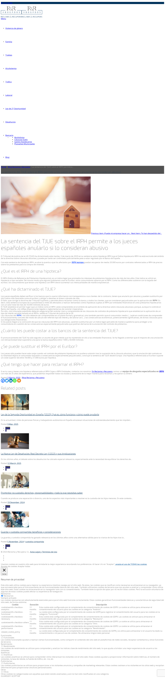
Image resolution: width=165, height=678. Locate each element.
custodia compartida (34, 541)
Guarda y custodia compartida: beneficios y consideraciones (31, 532)
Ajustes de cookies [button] (9, 566)
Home (3, 167)
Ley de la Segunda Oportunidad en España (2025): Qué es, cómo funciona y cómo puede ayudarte (50, 414)
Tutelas (8, 55)
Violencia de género (14, 28)
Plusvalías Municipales (24, 144)
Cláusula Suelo (21, 139)
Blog (7, 157)
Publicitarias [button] (6, 661)
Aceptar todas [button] (24, 566)
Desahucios (10, 122)
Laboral (8, 95)
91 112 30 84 (6, 3)
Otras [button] (3, 669)
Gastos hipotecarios (23, 141)
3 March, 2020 (13, 377)
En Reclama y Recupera (102, 371)
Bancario (9, 135)
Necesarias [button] (6, 593)
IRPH (161, 371)
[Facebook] (3, 381)
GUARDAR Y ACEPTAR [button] (10, 676)
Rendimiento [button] (6, 644)
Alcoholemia (10, 68)
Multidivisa (19, 137)
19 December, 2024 (16, 502)
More (7, 428)
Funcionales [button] (6, 635)
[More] (19, 381)
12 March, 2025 (14, 463)
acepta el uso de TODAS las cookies (131, 564)
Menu (3, 18)
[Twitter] (7, 381)
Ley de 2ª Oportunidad (15, 108)
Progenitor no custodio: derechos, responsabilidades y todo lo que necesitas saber (42, 492)
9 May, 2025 (12, 424)
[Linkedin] (11, 381)
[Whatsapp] (15, 381)
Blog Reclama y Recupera (19, 167)
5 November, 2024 (15, 541)
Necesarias (8, 595)
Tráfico (8, 81)
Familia (8, 41)
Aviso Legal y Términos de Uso (43, 552)
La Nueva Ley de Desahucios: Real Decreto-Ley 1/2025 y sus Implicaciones (38, 453)
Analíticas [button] (5, 652)
